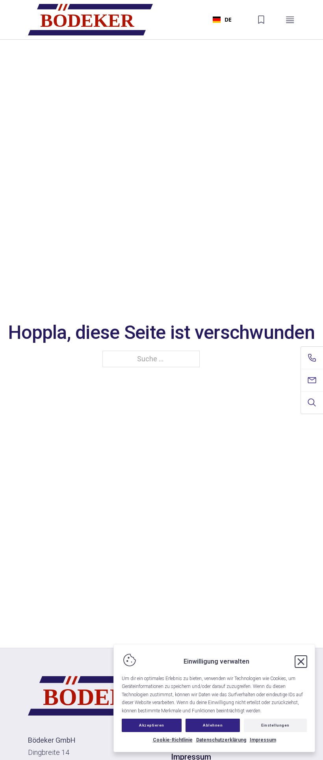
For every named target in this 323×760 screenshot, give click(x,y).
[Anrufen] (312, 358)
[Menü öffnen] (290, 20)
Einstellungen (275, 725)
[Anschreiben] (312, 380)
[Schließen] (301, 662)
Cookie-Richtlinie (173, 740)
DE (228, 19)
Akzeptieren (151, 725)
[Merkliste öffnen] (261, 19)
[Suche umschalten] (312, 403)
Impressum (263, 740)
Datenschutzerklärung (221, 740)
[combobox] (222, 20)
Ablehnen (213, 725)
